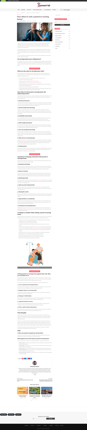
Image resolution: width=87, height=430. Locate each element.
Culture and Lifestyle (62, 31)
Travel (62, 48)
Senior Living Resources (37, 9)
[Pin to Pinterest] (29, 358)
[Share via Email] (31, 358)
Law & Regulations (62, 37)
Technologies (62, 46)
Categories (23, 9)
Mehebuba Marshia (34, 366)
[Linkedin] (66, 9)
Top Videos (54, 9)
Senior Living (23, 12)
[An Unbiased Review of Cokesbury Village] (22, 390)
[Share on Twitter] (27, 358)
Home (19, 9)
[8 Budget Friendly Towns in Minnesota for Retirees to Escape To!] (46, 390)
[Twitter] (62, 9)
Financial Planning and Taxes (62, 33)
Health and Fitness (62, 35)
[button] (6, 0)
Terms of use (11, 414)
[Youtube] (67, 9)
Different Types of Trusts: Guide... (13, 0)
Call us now (18, 414)
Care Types (29, 9)
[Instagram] (63, 9)
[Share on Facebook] (25, 358)
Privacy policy (3, 414)
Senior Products (62, 44)
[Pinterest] (64, 9)
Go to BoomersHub (47, 9)
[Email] (68, 9)
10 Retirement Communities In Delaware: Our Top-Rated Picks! (34, 396)
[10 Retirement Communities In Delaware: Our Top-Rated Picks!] (34, 390)
